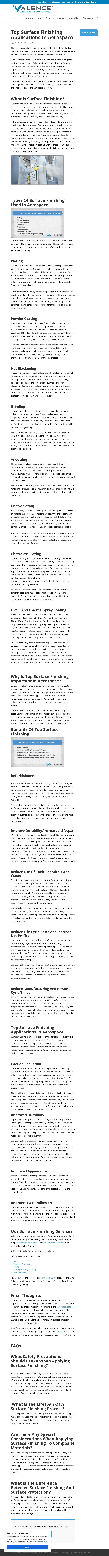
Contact (70, 2)
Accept (27, 1547)
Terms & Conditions (81, 1552)
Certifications (54, 2)
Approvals (61, 18)
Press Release (42, 2)
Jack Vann (18, 42)
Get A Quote (88, 18)
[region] (27, 1540)
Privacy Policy (42, 1542)
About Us (73, 18)
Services (15, 18)
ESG (63, 2)
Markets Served (45, 18)
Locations (28, 18)
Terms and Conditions (85, 2)
